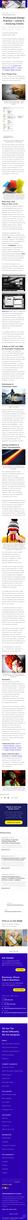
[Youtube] (5, 1188)
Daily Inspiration (7, 1098)
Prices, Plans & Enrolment (10, 1047)
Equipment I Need (7, 1082)
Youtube (4, 1165)
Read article (5, 849)
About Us (5, 1118)
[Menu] (25, 2)
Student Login (7, 1184)
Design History (6, 1106)
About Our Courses (8, 1067)
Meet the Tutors (7, 1122)
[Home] (4, 2)
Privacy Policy (6, 1138)
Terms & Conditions (8, 1055)
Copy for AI (14, 1020)
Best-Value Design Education (11, 1043)
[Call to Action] (24, 1216)
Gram (19, 921)
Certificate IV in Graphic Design (12, 756)
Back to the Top (13, 951)
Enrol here (20, 970)
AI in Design (5, 1102)
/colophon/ (17, 1181)
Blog (7, 12)
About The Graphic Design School (12, 1071)
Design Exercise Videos (9, 1094)
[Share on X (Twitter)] (1, 797)
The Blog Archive (7, 1109)
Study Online (6, 1078)
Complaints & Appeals (9, 1145)
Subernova (5, 311)
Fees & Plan (5, 1086)
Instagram (5, 1161)
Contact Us (5, 1058)
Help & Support (6, 1075)
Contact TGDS (19, 990)
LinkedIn (4, 1173)
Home (3, 12)
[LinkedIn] (7, 1188)
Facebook (5, 1169)
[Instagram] (3, 1188)
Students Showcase (8, 1158)
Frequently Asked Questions (10, 1051)
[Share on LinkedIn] (8, 797)
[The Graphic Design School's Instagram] (13, 937)
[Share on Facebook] (4, 797)
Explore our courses (13, 822)
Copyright (5, 1141)
